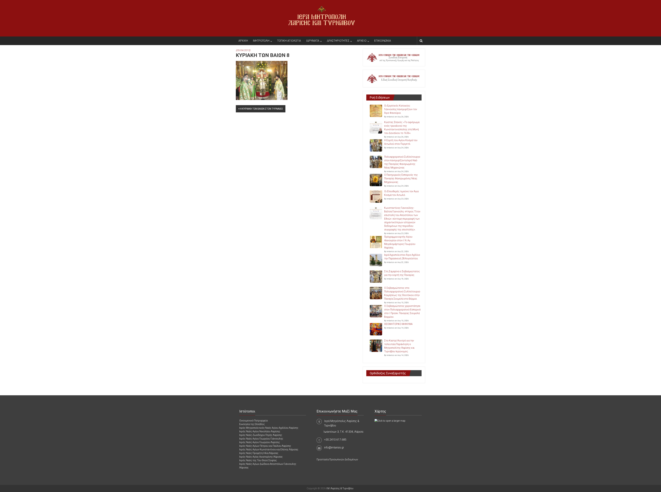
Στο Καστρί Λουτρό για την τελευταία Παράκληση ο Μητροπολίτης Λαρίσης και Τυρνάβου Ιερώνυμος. (399, 346)
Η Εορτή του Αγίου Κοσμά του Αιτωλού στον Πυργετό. (400, 142)
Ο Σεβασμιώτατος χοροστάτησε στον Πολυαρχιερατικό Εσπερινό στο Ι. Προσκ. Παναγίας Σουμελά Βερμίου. (402, 311)
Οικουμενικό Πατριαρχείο (253, 420)
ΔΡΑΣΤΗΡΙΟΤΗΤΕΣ (338, 40)
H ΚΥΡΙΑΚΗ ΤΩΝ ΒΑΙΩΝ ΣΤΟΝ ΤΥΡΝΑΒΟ (261, 108)
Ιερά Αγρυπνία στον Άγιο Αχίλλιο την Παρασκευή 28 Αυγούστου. (402, 256)
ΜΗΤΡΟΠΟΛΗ (261, 40)
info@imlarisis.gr (334, 447)
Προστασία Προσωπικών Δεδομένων (337, 459)
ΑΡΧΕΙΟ (361, 40)
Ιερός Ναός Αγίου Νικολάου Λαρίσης (259, 431)
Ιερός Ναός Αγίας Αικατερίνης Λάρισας (261, 456)
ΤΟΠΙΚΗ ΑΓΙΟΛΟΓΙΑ (289, 40)
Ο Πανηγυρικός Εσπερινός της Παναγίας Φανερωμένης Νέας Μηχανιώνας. (401, 178)
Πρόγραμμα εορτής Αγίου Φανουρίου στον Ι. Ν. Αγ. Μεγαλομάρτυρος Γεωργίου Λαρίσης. (399, 242)
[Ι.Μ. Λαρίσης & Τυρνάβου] (322, 18)
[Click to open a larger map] (390, 420)
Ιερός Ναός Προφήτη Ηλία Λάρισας (258, 453)
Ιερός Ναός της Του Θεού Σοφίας (258, 460)
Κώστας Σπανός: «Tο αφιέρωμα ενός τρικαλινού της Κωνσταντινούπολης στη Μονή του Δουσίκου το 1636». (401, 127)
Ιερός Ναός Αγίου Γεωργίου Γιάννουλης (261, 438)
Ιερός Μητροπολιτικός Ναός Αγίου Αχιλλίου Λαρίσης (268, 427)
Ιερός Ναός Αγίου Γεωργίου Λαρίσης (259, 442)
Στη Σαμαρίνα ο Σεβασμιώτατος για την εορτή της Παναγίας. (402, 273)
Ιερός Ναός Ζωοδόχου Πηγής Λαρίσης (260, 435)
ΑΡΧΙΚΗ (243, 40)
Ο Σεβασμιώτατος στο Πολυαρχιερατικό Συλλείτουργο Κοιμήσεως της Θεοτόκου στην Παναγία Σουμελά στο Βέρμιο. (402, 293)
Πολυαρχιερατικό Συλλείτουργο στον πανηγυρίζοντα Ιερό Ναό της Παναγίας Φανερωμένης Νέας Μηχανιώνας (402, 162)
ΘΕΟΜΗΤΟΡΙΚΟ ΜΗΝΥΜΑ (398, 324)
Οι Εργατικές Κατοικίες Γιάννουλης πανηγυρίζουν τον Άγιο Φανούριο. (400, 109)
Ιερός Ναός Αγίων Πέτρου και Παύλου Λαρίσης (265, 446)
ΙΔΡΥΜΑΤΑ (312, 40)
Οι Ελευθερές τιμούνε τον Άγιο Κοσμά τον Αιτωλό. (401, 193)
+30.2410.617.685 (335, 439)
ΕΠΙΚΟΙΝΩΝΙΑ (382, 40)
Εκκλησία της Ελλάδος (252, 424)
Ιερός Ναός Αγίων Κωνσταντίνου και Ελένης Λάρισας (268, 449)
